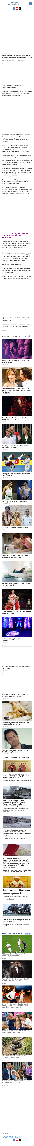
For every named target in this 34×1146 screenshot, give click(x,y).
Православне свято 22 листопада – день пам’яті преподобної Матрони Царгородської (16, 892)
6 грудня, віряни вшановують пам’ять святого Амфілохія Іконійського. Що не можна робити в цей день (17, 832)
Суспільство (21, 60)
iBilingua (14, 3)
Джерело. (5, 330)
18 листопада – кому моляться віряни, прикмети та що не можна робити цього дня (16, 920)
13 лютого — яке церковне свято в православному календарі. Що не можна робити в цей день (17, 776)
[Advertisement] (17, 30)
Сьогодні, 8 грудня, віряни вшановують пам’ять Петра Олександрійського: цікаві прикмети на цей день (14, 803)
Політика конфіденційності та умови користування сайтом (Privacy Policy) (12, 1136)
